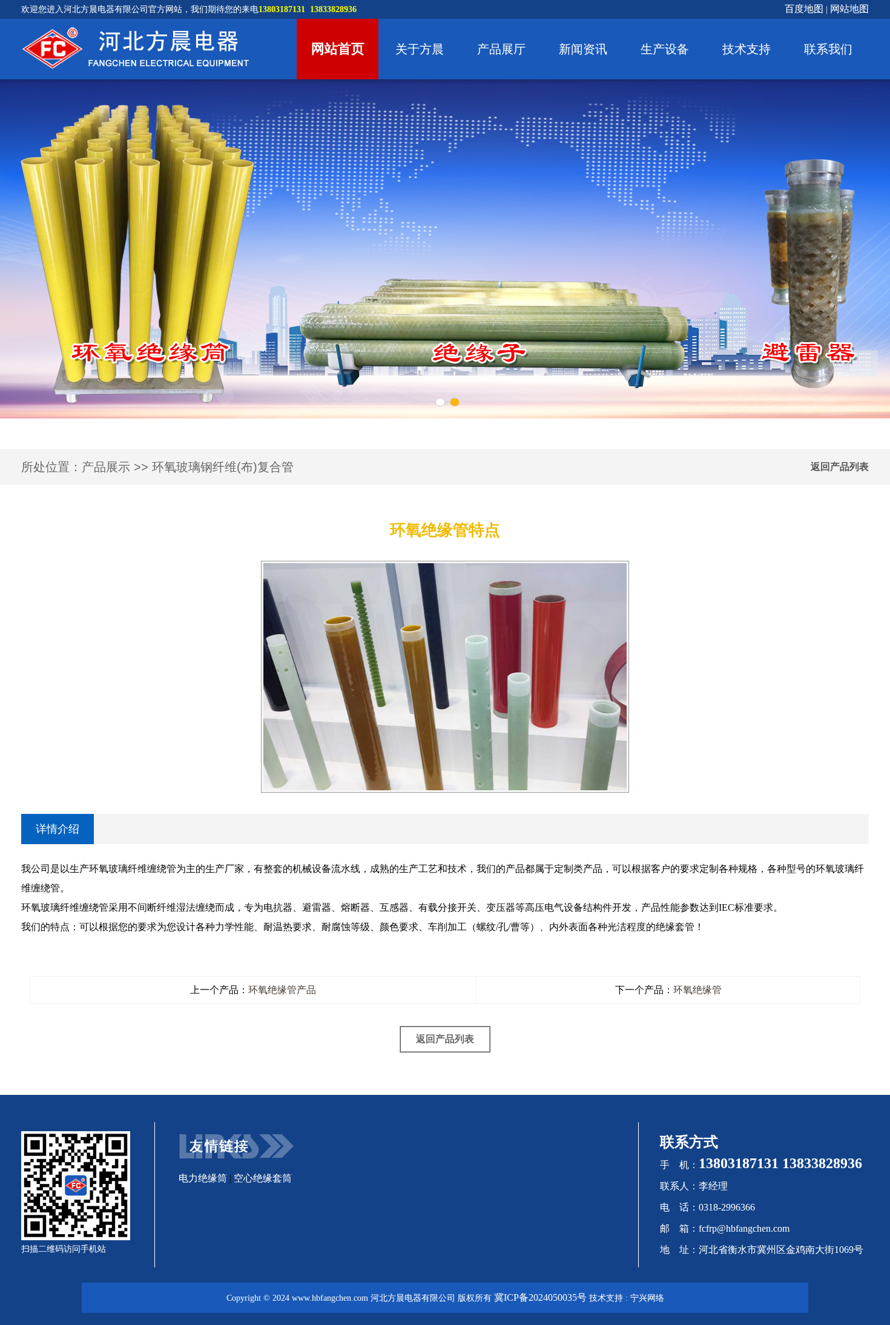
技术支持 (746, 49)
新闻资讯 (583, 49)
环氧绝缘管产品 (282, 990)
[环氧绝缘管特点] (445, 568)
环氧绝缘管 (697, 990)
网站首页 (337, 48)
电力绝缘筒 (203, 1178)
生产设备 (665, 49)
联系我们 (828, 49)
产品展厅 (501, 49)
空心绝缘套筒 (263, 1178)
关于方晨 (419, 49)
